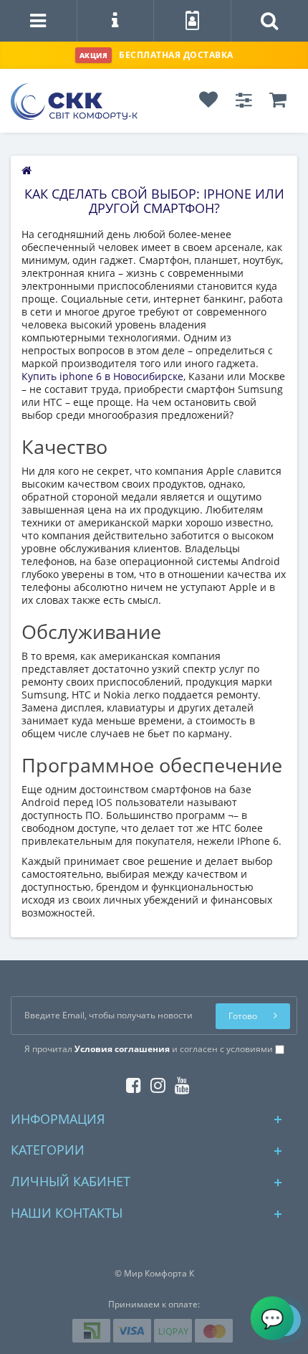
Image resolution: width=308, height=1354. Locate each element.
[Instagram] (154, 1082)
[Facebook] (130, 1082)
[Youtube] (179, 1082)
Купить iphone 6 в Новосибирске (102, 376)
